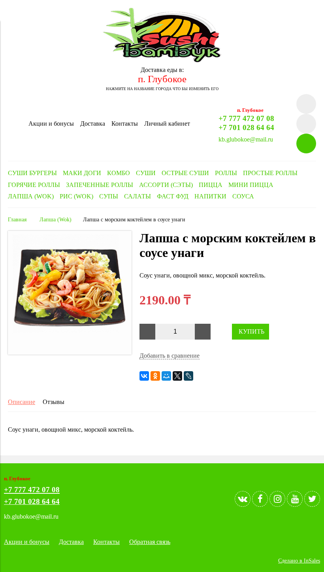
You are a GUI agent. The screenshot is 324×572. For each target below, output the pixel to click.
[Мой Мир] (166, 376)
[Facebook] (260, 499)
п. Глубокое (162, 79)
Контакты (124, 123)
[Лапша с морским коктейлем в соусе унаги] (70, 352)
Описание (21, 401)
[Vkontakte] (243, 499)
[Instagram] (277, 499)
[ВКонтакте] (144, 376)
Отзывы (53, 401)
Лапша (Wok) (56, 219)
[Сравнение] (306, 124)
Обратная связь (149, 541)
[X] (177, 376)
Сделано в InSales (299, 560)
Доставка (92, 123)
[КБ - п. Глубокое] (162, 60)
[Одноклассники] (155, 376)
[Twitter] (312, 499)
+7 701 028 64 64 (246, 127)
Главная (17, 219)
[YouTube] (295, 499)
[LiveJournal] (188, 376)
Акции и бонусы (51, 123)
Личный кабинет (167, 123)
